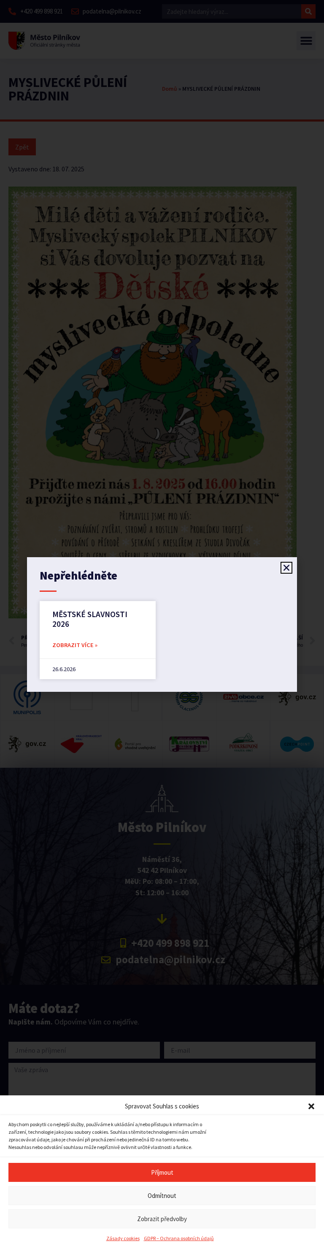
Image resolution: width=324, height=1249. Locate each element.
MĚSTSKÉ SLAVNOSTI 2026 (89, 619)
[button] (311, 1106)
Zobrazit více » (74, 645)
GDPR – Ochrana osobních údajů (179, 1238)
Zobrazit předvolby (162, 1219)
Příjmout (162, 1172)
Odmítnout (162, 1196)
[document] (162, 624)
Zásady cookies (123, 1238)
